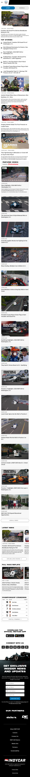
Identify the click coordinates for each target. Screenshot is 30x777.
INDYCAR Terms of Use (21, 702)
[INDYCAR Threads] (22, 647)
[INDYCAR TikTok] (19, 647)
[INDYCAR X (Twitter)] (7, 647)
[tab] (8, 7)
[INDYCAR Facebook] (11, 647)
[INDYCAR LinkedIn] (26, 647)
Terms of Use (15, 773)
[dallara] (11, 717)
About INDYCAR (15, 729)
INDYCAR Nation (15, 740)
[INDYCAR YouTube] (15, 647)
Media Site (15, 743)
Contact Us (15, 736)
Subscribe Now (15, 698)
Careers (15, 732)
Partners (15, 747)
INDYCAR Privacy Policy (15, 703)
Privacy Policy (15, 769)
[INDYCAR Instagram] (3, 647)
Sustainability (15, 751)
